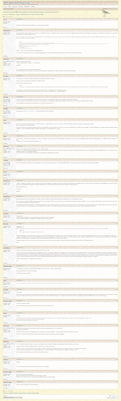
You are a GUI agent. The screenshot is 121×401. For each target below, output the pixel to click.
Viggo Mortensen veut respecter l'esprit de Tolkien (32, 14)
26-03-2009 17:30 (19, 382)
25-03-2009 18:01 (19, 313)
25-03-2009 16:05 (19, 300)
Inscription (20, 6)
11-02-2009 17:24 (19, 247)
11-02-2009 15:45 (19, 223)
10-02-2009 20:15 (19, 171)
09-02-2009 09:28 (19, 58)
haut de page (10, 391)
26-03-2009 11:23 (19, 359)
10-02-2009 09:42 (19, 97)
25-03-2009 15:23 (19, 289)
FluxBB (113, 397)
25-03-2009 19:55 (19, 341)
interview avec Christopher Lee (30, 111)
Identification (27, 6)
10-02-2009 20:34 (19, 180)
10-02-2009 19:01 (19, 136)
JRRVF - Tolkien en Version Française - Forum (16, 2)
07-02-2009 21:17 (19, 30)
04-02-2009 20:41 (19, 19)
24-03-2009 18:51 (19, 280)
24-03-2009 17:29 (19, 266)
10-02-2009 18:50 (19, 120)
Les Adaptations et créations (13, 14)
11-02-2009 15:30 (19, 213)
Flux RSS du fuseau (114, 396)
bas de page (10, 16)
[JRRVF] (33, 6)
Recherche (15, 6)
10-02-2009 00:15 (19, 76)
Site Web (6, 103)
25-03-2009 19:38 (19, 325)
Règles (9, 6)
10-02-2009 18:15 (19, 108)
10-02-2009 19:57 (19, 160)
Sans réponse (114, 8)
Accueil (5, 6)
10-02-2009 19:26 (19, 146)
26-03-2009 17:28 (19, 371)
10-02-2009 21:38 (19, 196)
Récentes (109, 8)
